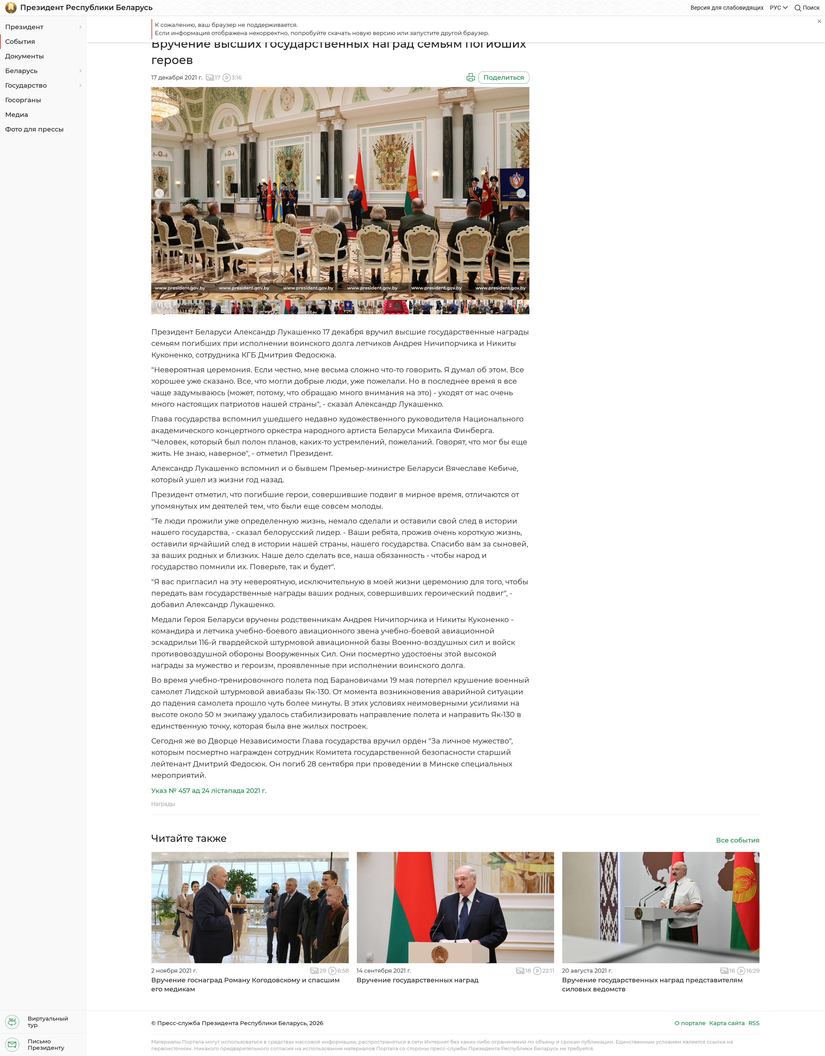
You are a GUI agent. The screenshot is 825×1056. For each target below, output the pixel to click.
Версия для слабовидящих (727, 7)
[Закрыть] (819, 21)
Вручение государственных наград (417, 980)
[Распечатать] (471, 78)
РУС (775, 7)
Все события (738, 840)
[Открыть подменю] (79, 27)
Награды (163, 804)
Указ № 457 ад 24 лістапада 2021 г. (208, 791)
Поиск (811, 7)
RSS (754, 1023)
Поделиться (503, 77)
